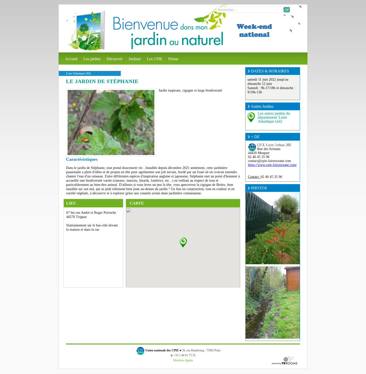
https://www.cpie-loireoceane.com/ (272, 165)
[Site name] (85, 31)
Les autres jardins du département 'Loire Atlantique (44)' (274, 117)
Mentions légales (183, 360)
